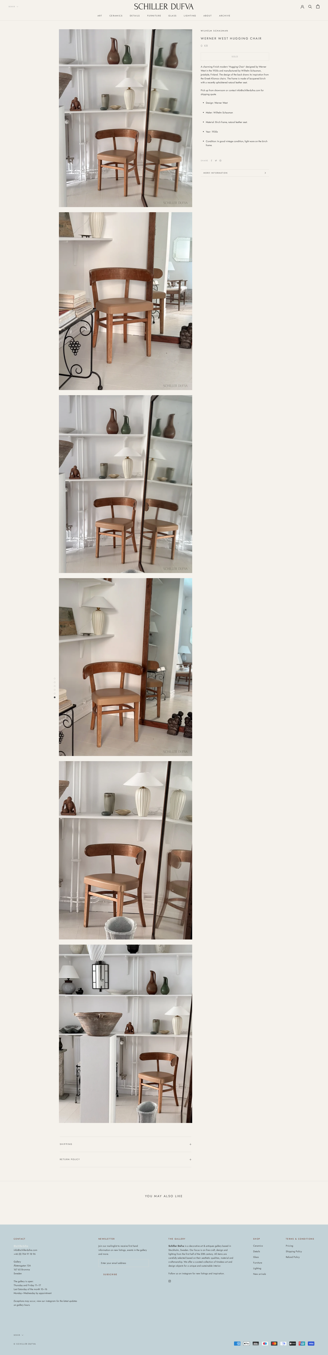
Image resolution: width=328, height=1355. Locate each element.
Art (100, 15)
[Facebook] (211, 161)
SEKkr (12, 6)
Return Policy (70, 1159)
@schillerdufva (21, 1246)
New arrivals (259, 1274)
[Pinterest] (220, 161)
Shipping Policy (294, 1251)
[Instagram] (169, 1281)
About (207, 15)
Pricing (289, 1245)
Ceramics (116, 15)
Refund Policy (293, 1257)
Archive (225, 15)
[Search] (310, 6)
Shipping (66, 1144)
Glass (172, 15)
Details (135, 15)
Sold (235, 56)
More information (215, 173)
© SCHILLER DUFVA (25, 1344)
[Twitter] (216, 161)
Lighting (190, 15)
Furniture (154, 15)
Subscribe (110, 1274)
